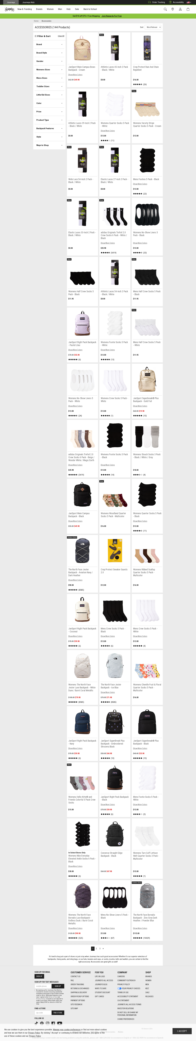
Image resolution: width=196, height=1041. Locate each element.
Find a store (40, 1008)
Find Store (57, 1013)
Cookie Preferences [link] (125, 1019)
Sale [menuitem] (77, 9)
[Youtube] (60, 1023)
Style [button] (38, 137)
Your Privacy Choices (131, 988)
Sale (147, 992)
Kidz (147, 988)
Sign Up (39, 976)
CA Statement (123, 1000)
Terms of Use (123, 992)
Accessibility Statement (127, 996)
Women (148, 980)
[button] (189, 2)
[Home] (9, 9)
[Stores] (173, 9)
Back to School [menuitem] (90, 9)
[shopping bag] (188, 9)
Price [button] (38, 112)
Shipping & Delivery (79, 992)
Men (147, 984)
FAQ (72, 980)
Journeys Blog (101, 984)
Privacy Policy (123, 984)
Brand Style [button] (41, 53)
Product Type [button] (42, 120)
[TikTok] (37, 1023)
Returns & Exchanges (80, 988)
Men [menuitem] (60, 9)
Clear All (61, 36)
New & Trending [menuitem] (24, 9)
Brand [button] (39, 44)
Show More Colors (75, 75)
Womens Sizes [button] (43, 70)
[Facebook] (53, 1023)
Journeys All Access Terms (129, 1004)
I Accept (182, 1031)
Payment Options (78, 1000)
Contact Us (75, 976)
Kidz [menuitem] (69, 9)
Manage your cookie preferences (67, 1029)
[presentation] (24, 9)
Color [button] (38, 103)
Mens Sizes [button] (41, 78)
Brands (148, 976)
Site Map (74, 1008)
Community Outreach (126, 980)
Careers (121, 976)
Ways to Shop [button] (42, 145)
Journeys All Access (104, 980)
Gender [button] (39, 61)
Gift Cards (99, 996)
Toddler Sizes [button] (42, 86)
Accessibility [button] (178, 2)
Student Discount (102, 992)
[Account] (181, 9)
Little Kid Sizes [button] (43, 95)
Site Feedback (76, 1004)
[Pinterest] (42, 1023)
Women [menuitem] (50, 9)
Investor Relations (125, 1008)
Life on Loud (100, 976)
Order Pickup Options (80, 996)
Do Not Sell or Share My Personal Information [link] (127, 1013)
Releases (149, 996)
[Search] (165, 9)
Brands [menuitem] (39, 9)
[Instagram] (48, 1023)
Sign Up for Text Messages (47, 982)
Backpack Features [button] (45, 128)
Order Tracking (158, 2)
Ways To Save (100, 988)
